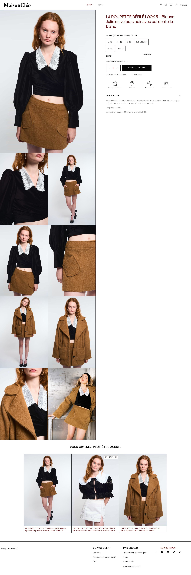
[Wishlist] (171, 5)
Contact (96, 552)
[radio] (110, 42)
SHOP (89, 5)
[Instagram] (162, 552)
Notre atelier (128, 561)
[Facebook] (156, 552)
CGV (95, 561)
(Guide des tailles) (121, 35)
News (100, 5)
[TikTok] (174, 552)
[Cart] (176, 5)
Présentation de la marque (134, 552)
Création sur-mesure (132, 566)
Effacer (148, 54)
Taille (118, 35)
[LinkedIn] (180, 552)
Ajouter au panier (136, 68)
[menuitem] (183, 4)
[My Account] (161, 5)
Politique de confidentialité (104, 557)
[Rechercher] (166, 5)
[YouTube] (168, 552)
